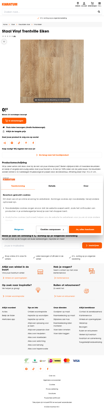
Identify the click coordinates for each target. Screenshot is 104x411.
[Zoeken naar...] (98, 11)
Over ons (52, 376)
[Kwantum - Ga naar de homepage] (9, 4)
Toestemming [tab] (18, 186)
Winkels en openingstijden (16, 278)
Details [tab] (52, 186)
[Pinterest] (26, 142)
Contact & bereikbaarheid (90, 312)
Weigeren (19, 229)
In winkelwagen (16, 121)
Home (5, 24)
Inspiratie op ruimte (36, 319)
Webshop (83, 323)
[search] (52, 12)
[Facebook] (33, 142)
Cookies (52, 385)
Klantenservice (63, 278)
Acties (4, 312)
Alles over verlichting (36, 341)
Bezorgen (83, 327)
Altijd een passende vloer (38, 330)
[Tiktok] (19, 142)
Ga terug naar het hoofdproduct (54, 155)
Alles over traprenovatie (38, 349)
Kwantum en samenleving (90, 338)
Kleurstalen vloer (24, 24)
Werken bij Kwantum (87, 334)
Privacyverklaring (52, 389)
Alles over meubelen (36, 333)
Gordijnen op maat (62, 312)
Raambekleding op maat (64, 315)
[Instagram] (11, 142)
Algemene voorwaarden (52, 380)
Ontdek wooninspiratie (14, 296)
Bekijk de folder (8, 315)
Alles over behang (35, 345)
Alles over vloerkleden (37, 337)
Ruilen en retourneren (66, 296)
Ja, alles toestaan (85, 229)
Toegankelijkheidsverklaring (90, 342)
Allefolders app (8, 319)
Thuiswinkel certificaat (52, 398)
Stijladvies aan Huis (62, 319)
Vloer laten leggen (61, 333)
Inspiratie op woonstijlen (38, 315)
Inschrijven (94, 245)
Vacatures (52, 393)
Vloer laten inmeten (62, 330)
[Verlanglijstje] (4, 42)
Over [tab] (86, 186)
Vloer (13, 24)
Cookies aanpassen (50, 229)
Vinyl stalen (38, 24)
